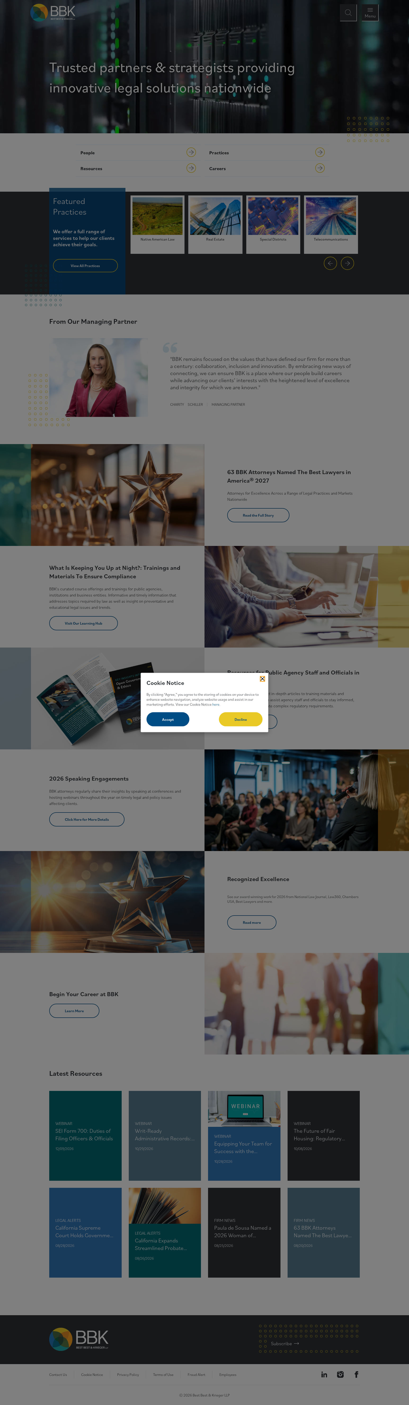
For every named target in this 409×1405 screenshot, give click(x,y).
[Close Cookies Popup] (262, 679)
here (215, 704)
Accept (168, 719)
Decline (241, 719)
